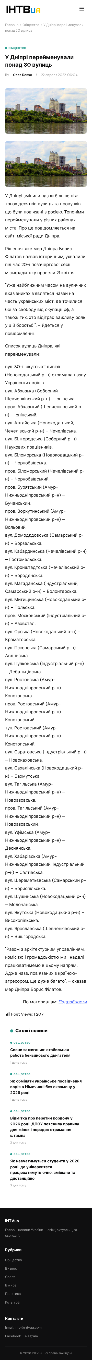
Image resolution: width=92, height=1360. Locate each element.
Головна (11, 25)
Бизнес (11, 1268)
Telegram (30, 1336)
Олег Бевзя (22, 75)
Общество (30, 25)
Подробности (73, 1002)
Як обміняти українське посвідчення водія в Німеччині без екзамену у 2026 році (46, 1087)
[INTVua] (23, 9)
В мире (11, 1285)
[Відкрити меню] (82, 9)
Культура (12, 1302)
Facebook (13, 1336)
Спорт (10, 1277)
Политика (13, 1294)
